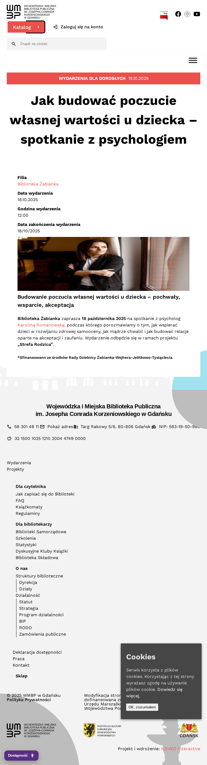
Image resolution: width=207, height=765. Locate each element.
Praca (19, 658)
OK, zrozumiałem (142, 707)
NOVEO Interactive (180, 748)
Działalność (28, 595)
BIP (22, 621)
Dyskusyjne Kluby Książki (42, 551)
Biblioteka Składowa (37, 557)
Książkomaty (29, 506)
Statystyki (26, 544)
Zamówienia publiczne (42, 634)
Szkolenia (26, 538)
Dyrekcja (28, 582)
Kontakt (21, 665)
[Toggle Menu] (193, 60)
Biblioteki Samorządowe (41, 531)
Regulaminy (28, 513)
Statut (26, 601)
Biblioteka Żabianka (38, 184)
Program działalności (41, 614)
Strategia (28, 608)
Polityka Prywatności (29, 700)
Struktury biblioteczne (39, 575)
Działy (25, 588)
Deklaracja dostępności (37, 652)
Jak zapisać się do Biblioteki (45, 494)
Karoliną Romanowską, (42, 325)
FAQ (20, 500)
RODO (25, 627)
